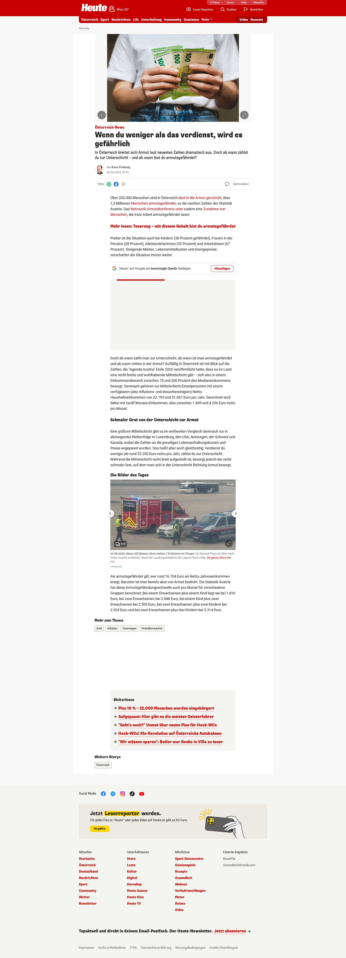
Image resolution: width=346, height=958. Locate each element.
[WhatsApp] (109, 184)
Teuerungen (129, 628)
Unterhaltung (151, 20)
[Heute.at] (94, 7)
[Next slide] (235, 513)
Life (136, 20)
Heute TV (134, 904)
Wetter (84, 897)
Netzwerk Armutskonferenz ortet (157, 209)
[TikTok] (132, 794)
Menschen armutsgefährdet (153, 203)
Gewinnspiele (185, 865)
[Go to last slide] (110, 513)
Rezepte (181, 872)
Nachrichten (88, 878)
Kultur (132, 872)
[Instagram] (122, 794)
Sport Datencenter (189, 859)
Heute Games (137, 891)
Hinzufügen (222, 269)
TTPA (133, 948)
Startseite (84, 28)
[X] (113, 794)
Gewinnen (191, 20)
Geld (99, 628)
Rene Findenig (121, 167)
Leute (131, 865)
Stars (131, 859)
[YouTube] (141, 794)
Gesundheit (183, 878)
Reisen (180, 904)
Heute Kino (135, 897)
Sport (105, 20)
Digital (132, 878)
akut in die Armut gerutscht (199, 198)
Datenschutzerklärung (156, 948)
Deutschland (88, 872)
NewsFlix (229, 859)
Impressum (86, 948)
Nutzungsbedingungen (190, 948)
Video (243, 20)
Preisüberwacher (152, 628)
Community (172, 20)
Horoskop (134, 884)
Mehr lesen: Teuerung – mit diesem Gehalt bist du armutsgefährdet (172, 226)
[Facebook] (116, 184)
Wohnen (181, 884)
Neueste (256, 20)
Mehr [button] (205, 20)
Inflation (112, 628)
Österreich (89, 20)
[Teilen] (123, 184)
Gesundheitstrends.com (239, 865)
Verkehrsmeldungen (190, 891)
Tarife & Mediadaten (112, 948)
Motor (179, 897)
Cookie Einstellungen (223, 948)
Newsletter (88, 904)
